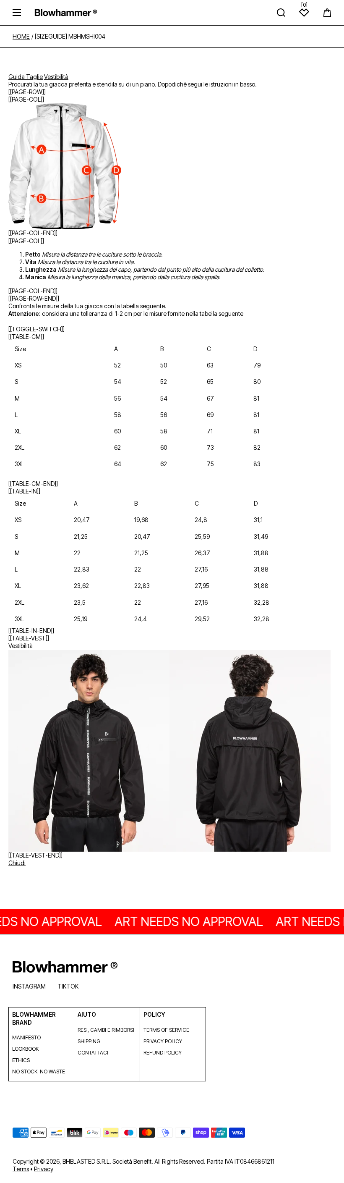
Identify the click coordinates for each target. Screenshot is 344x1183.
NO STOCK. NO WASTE (38, 1071)
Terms (21, 1169)
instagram (29, 986)
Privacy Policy (162, 1041)
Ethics (21, 1060)
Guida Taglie (25, 76)
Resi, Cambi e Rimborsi (106, 1030)
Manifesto (26, 1037)
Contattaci (93, 1052)
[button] (327, 12)
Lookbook (25, 1049)
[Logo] (65, 12)
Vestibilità (56, 76)
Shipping (89, 1041)
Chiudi (17, 862)
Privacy (43, 1169)
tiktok (67, 986)
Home (21, 36)
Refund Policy (162, 1052)
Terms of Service (166, 1030)
